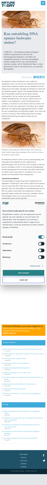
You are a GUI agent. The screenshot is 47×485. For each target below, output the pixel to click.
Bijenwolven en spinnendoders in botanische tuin (20, 384)
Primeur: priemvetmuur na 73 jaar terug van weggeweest (22, 393)
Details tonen (35, 266)
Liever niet (24, 280)
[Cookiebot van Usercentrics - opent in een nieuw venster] (34, 203)
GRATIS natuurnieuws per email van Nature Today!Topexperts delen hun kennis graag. (22, 330)
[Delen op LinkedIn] (40, 77)
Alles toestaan (23, 273)
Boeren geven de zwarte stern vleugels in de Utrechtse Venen (24, 354)
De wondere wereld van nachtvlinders (16, 363)
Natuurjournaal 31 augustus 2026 (15, 358)
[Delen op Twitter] (38, 77)
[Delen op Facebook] (35, 77)
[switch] (41, 243)
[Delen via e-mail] (43, 77)
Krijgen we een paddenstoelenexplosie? (17, 368)
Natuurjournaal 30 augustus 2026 (15, 389)
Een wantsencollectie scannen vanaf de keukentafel (20, 438)
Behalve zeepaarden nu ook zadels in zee (17, 373)
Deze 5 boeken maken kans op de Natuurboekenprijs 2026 (23, 349)
